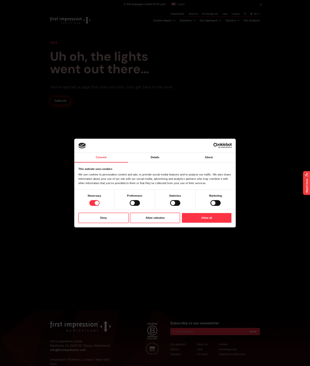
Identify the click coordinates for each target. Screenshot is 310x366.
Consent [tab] (101, 157)
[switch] (135, 203)
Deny (103, 217)
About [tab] (209, 157)
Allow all (206, 217)
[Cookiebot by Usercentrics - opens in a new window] (216, 145)
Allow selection (155, 217)
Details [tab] (155, 157)
